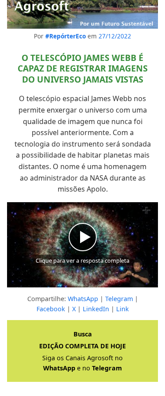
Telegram (119, 298)
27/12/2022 (115, 36)
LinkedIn (96, 309)
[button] (82, 244)
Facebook (51, 309)
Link (122, 309)
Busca (82, 334)
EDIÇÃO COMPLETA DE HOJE (82, 346)
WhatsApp (83, 298)
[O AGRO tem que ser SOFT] (82, 14)
